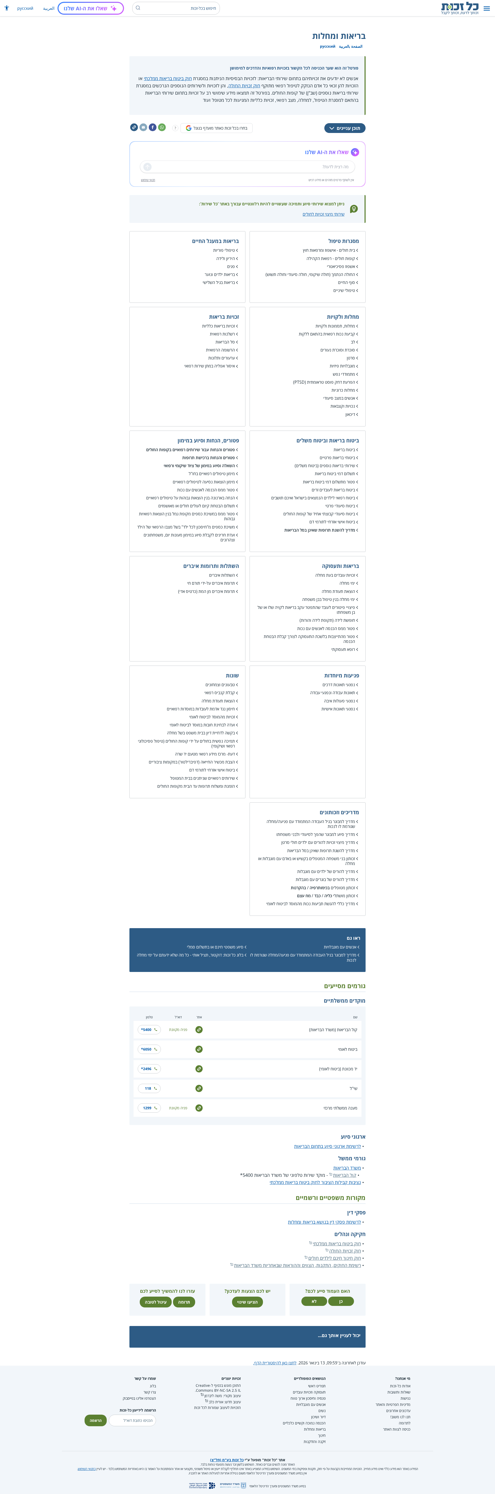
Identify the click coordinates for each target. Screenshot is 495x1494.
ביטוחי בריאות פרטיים (337, 457)
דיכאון (350, 414)
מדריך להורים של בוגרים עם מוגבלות (325, 879)
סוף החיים (346, 282)
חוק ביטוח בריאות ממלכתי (168, 78)
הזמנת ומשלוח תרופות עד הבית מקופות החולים (196, 786)
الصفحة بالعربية (350, 46)
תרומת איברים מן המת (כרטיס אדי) (206, 591)
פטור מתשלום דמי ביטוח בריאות (329, 482)
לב (353, 342)
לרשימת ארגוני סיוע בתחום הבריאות (327, 1146)
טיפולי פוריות (224, 250)
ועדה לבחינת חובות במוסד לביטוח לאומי (202, 725)
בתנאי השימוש (87, 1469)
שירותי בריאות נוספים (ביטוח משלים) (325, 465)
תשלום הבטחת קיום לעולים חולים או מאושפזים (196, 506)
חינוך (322, 1435)
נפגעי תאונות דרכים (339, 684)
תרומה (184, 1302)
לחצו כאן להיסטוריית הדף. (274, 1363)
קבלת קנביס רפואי (219, 692)
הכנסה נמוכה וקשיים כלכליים (304, 1423)
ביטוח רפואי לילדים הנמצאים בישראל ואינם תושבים (313, 498)
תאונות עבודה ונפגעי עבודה (332, 692)
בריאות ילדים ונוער (220, 274)
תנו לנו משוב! (400, 1416)
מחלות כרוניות (343, 390)
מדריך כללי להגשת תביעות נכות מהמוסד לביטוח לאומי (310, 904)
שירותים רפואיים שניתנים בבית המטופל (202, 778)
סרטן (351, 358)
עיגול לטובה (156, 1302)
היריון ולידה (225, 258)
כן (341, 1301)
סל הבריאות (225, 342)
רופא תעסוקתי (343, 649)
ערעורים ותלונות (221, 358)
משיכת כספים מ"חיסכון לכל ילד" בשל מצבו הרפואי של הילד (186, 527)
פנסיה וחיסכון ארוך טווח (308, 1398)
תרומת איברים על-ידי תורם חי (211, 583)
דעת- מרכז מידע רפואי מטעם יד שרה (205, 754)
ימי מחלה (347, 583)
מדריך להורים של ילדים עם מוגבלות (326, 871)
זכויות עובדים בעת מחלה (335, 575)
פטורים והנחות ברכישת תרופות (208, 457)
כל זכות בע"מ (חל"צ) (227, 1459)
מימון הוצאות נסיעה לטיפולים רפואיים (204, 482)
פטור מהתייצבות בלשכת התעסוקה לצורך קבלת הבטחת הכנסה (309, 639)
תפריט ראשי (317, 1385)
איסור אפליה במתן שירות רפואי (209, 366)
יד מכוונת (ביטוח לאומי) (338, 1069)
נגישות (405, 1398)
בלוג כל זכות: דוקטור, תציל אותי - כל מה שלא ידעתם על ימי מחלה (190, 955)
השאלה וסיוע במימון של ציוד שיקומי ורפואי (199, 465)
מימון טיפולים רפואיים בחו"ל (212, 473)
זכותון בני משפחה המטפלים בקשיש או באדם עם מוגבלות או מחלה (306, 861)
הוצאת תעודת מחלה (338, 591)
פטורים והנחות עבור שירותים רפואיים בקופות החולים (190, 449)
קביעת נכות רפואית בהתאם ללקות (327, 334)
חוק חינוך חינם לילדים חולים (334, 1258)
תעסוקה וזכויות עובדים (309, 1392)
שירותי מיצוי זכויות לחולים (323, 214)
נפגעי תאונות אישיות (338, 709)
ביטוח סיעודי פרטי (340, 506)
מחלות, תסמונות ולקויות (335, 326)
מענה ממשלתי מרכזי (340, 1108)
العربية (48, 8)
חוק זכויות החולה (244, 85)
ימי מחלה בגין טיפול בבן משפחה (328, 599)
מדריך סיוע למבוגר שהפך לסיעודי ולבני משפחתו (315, 834)
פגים (231, 266)
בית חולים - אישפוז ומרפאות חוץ (329, 250)
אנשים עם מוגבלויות (340, 947)
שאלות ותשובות (398, 1392)
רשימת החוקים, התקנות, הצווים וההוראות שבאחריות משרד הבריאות (297, 1265)
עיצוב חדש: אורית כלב (225, 1401)
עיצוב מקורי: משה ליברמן (222, 1395)
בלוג (153, 1385)
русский (25, 8)
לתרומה (404, 1423)
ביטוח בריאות (344, 449)
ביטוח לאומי (347, 1049)
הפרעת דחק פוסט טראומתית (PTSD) (324, 382)
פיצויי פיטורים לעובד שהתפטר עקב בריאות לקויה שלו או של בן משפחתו (306, 610)
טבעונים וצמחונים (220, 684)
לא (314, 1301)
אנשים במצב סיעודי (339, 398)
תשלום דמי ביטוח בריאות (335, 473)
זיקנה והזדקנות (315, 1441)
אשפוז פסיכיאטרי (341, 266)
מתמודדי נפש (344, 374)
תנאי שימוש (148, 180)
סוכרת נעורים (331, 350)
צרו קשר (150, 1392)
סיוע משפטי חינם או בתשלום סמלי (215, 947)
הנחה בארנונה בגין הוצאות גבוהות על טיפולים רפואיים (190, 498)
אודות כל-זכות (400, 1385)
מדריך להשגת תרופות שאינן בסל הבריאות (319, 530)
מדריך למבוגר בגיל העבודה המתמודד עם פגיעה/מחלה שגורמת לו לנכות (311, 824)
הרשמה (96, 1420)
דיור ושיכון (318, 1416)
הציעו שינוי (247, 1302)
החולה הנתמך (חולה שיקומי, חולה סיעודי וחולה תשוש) (310, 274)
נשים (322, 1410)
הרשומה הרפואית (220, 350)
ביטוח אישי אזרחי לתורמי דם (332, 522)
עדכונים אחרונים (398, 1410)
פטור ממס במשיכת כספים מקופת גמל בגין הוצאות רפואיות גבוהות (187, 516)
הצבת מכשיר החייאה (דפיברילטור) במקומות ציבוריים (192, 762)
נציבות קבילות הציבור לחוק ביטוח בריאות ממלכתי (315, 1182)
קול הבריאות (344, 1175)
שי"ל (353, 1088)
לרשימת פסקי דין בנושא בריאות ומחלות (324, 1222)
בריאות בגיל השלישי (219, 282)
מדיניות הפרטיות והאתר (393, 1404)
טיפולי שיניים (344, 290)
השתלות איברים (222, 575)
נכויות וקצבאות (343, 406)
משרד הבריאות (347, 1168)
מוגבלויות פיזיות (342, 366)
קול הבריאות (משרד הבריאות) (333, 1030)
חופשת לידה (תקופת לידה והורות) (327, 620)
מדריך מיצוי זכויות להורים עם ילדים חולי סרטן (318, 842)
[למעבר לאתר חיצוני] (199, 1029)
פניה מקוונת (178, 1029)
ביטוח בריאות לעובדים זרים (333, 490)
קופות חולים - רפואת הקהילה (331, 258)
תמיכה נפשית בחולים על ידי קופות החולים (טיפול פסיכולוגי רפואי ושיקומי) (186, 743)
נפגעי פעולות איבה (339, 701)
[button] (486, 8)
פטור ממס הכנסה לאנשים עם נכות (206, 490)
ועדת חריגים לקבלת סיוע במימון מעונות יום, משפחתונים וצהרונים (189, 537)
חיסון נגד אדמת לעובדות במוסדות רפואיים (201, 709)
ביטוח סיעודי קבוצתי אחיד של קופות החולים (319, 514)
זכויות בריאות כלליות (218, 326)
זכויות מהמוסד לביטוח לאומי (212, 717)
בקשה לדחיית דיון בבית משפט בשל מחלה (201, 733)
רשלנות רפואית (222, 334)
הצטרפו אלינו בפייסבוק (139, 1398)
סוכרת (350, 350)
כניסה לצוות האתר (396, 1429)
